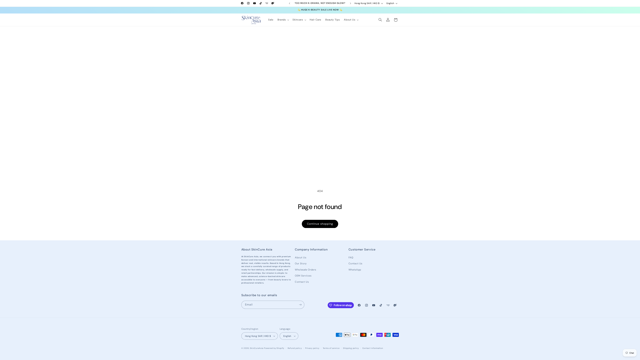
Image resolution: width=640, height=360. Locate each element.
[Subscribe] (300, 305)
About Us (300, 257)
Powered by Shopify (274, 348)
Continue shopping (320, 224)
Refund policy (295, 348)
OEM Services (303, 275)
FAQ (350, 257)
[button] (282, 20)
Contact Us (302, 282)
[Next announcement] (350, 3)
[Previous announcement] (289, 3)
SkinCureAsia (256, 348)
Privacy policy (312, 348)
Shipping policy (351, 348)
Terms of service (331, 348)
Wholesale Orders (305, 269)
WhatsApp (354, 269)
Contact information (372, 348)
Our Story (301, 263)
